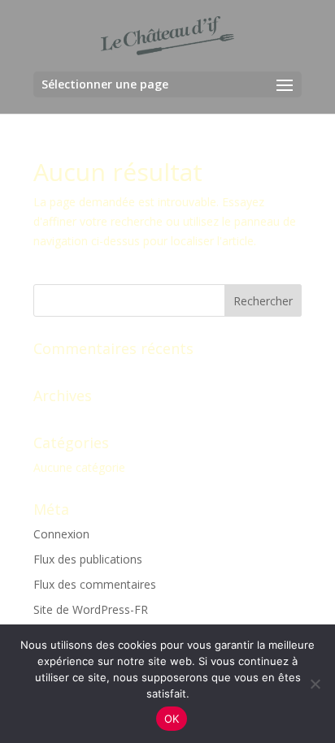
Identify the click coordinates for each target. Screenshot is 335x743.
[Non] (315, 684)
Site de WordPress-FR (90, 609)
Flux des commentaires (94, 584)
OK (172, 718)
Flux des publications (87, 559)
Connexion (61, 534)
